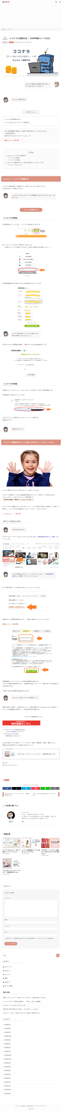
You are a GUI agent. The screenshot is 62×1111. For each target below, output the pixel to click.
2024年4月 (7, 1028)
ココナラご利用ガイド (12, 731)
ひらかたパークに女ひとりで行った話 (14, 1005)
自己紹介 (23, 1106)
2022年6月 (7, 1066)
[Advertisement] (31, 16)
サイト (6, 932)
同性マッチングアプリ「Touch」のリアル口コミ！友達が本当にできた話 (24, 997)
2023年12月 (7, 1036)
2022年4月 (7, 1074)
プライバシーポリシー (40, 1106)
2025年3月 (7, 1024)
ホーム (18, 1106)
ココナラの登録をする (31, 209)
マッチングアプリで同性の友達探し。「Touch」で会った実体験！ (22, 1001)
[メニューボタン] (60, 2)
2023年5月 (7, 1043)
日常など (7, 982)
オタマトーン (9, 966)
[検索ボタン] (56, 2)
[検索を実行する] (57, 955)
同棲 (6, 978)
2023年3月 (7, 1047)
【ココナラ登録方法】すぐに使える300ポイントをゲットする (25, 162)
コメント (7, 898)
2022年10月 (7, 1059)
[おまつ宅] (6, 2)
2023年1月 (7, 1051)
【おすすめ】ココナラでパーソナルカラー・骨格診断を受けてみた (36, 754)
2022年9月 (7, 1063)
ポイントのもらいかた (16, 164)
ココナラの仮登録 (15, 157)
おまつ (11, 821)
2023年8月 (7, 1040)
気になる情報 (9, 986)
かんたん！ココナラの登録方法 (17, 155)
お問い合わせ (30, 1106)
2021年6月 (7, 1089)
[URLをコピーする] (54, 788)
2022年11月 (7, 1055)
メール (6, 926)
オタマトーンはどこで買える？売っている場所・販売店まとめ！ (22, 1013)
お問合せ (8, 735)
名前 (6, 919)
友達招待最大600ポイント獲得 (46, 536)
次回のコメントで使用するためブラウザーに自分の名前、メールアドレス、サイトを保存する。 (30, 938)
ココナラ (11, 42)
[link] (23, 822)
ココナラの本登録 (15, 160)
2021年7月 (7, 1086)
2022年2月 (7, 1078)
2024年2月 (7, 1032)
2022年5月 (7, 1070)
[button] (7, 788)
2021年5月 (7, 1093)
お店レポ (7, 970)
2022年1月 (7, 1082)
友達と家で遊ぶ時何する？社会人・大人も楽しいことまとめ (20, 1009)
